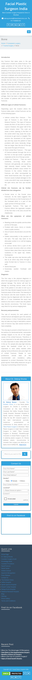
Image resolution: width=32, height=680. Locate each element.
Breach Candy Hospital (8, 587)
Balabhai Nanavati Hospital (10, 591)
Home (3, 43)
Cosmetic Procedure (7, 564)
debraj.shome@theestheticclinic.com (15, 18)
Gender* (6, 478)
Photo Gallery (5, 598)
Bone (17, 46)
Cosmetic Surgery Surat (8, 559)
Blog (2, 594)
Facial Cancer (5, 568)
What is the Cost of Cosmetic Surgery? (14, 656)
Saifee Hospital (6, 582)
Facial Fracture (5, 566)
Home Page (5, 554)
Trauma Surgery (8, 46)
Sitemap (3, 596)
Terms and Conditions (8, 601)
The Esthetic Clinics (7, 580)
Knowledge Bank (6, 561)
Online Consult (6, 571)
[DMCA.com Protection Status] (12, 673)
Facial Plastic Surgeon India (16, 6)
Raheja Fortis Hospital (8, 589)
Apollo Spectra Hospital (8, 585)
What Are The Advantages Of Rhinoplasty (15, 650)
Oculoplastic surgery (13, 43)
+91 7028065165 (15, 21)
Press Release (5, 575)
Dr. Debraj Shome (7, 557)
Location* (6, 488)
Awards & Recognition (8, 573)
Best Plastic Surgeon (10, 427)
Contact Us (4, 578)
